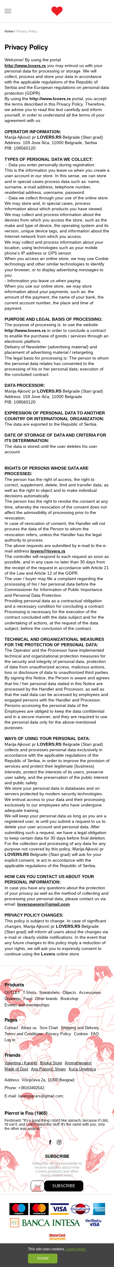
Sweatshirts (49, 993)
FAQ (95, 1034)
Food (27, 999)
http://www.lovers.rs (25, 65)
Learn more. (76, 1249)
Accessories (90, 993)
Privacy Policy (58, 1034)
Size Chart (49, 1028)
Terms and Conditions (24, 1034)
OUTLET (12, 993)
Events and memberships (27, 1005)
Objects (69, 993)
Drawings (13, 999)
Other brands (46, 999)
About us (29, 1028)
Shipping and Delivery (80, 1028)
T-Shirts (29, 993)
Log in (10, 1040)
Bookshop (69, 999)
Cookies (81, 1034)
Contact (11, 1028)
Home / (10, 31)
